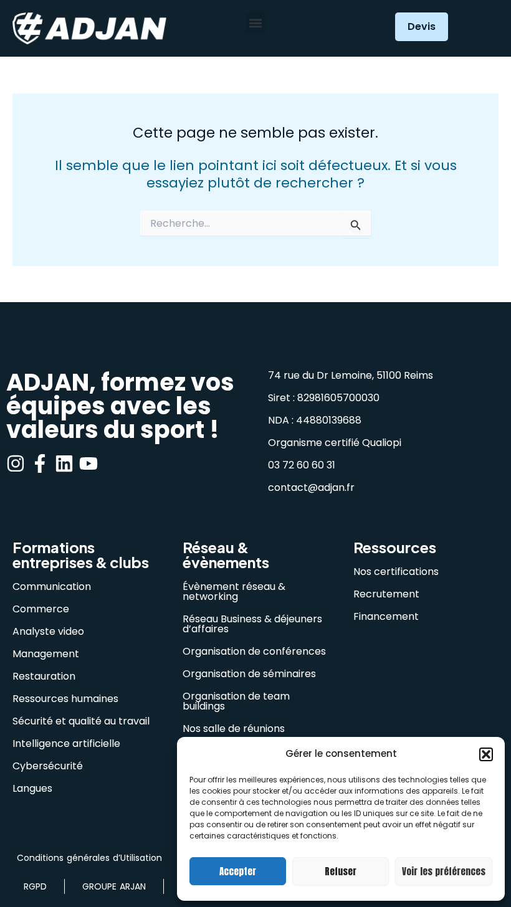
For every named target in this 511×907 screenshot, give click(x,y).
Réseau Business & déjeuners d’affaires (252, 624)
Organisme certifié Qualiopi (334, 442)
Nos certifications (396, 571)
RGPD (35, 886)
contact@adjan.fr (311, 487)
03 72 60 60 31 (301, 465)
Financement (386, 616)
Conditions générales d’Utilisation (89, 858)
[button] (486, 754)
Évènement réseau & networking (234, 591)
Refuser (340, 871)
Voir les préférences (443, 871)
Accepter (237, 871)
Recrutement (386, 594)
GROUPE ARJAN (114, 886)
